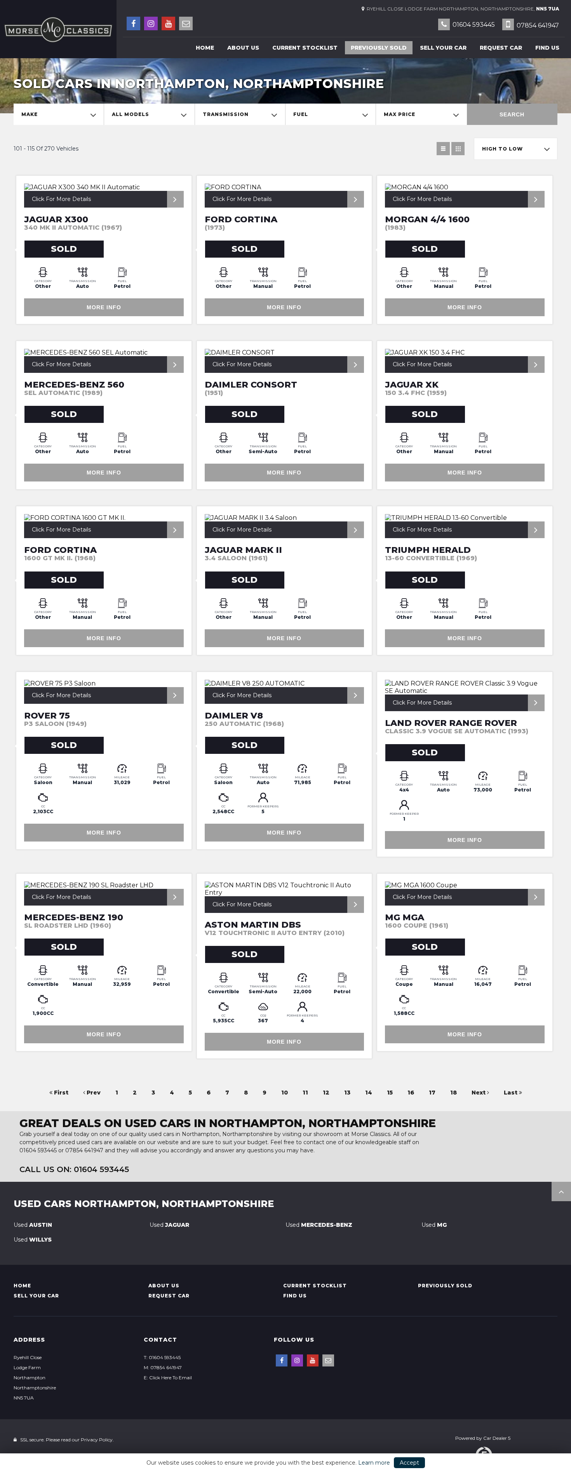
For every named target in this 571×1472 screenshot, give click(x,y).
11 (305, 1092)
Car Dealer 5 (496, 1438)
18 (453, 1092)
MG (434, 1224)
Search (512, 114)
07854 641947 (537, 25)
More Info (104, 307)
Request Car (501, 47)
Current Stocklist (305, 47)
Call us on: (74, 1169)
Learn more (374, 1462)
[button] (561, 1191)
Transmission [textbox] (226, 114)
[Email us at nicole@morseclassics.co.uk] (186, 23)
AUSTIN (33, 1224)
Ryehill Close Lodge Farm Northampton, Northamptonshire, (461, 9)
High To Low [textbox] (502, 149)
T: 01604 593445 (162, 1357)
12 (326, 1092)
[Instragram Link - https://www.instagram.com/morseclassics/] (151, 23)
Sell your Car (443, 47)
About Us (243, 47)
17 (432, 1092)
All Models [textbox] (130, 114)
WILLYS (33, 1239)
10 (284, 1092)
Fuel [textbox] (300, 114)
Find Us (547, 47)
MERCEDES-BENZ (319, 1224)
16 (410, 1092)
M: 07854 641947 (163, 1367)
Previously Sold (379, 47)
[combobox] (59, 114)
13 (347, 1092)
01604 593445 (473, 24)
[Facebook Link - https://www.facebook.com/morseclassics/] (133, 23)
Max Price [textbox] (399, 114)
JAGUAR (169, 1224)
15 (390, 1092)
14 (368, 1092)
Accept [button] (409, 1462)
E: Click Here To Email (168, 1377)
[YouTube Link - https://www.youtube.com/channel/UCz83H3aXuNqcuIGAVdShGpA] (168, 23)
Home (205, 47)
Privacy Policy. (97, 1440)
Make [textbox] (29, 114)
